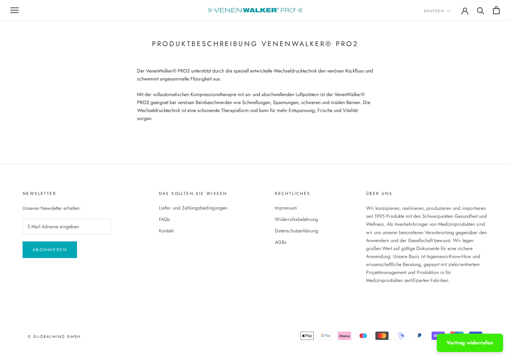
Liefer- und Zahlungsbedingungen (193, 207)
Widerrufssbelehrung (296, 219)
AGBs (281, 242)
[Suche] (480, 10)
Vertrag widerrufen (470, 343)
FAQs (164, 219)
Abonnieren (50, 250)
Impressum (286, 207)
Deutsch (434, 11)
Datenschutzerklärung (296, 230)
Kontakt (166, 230)
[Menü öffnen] (14, 10)
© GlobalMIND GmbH (54, 336)
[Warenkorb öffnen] (496, 10)
